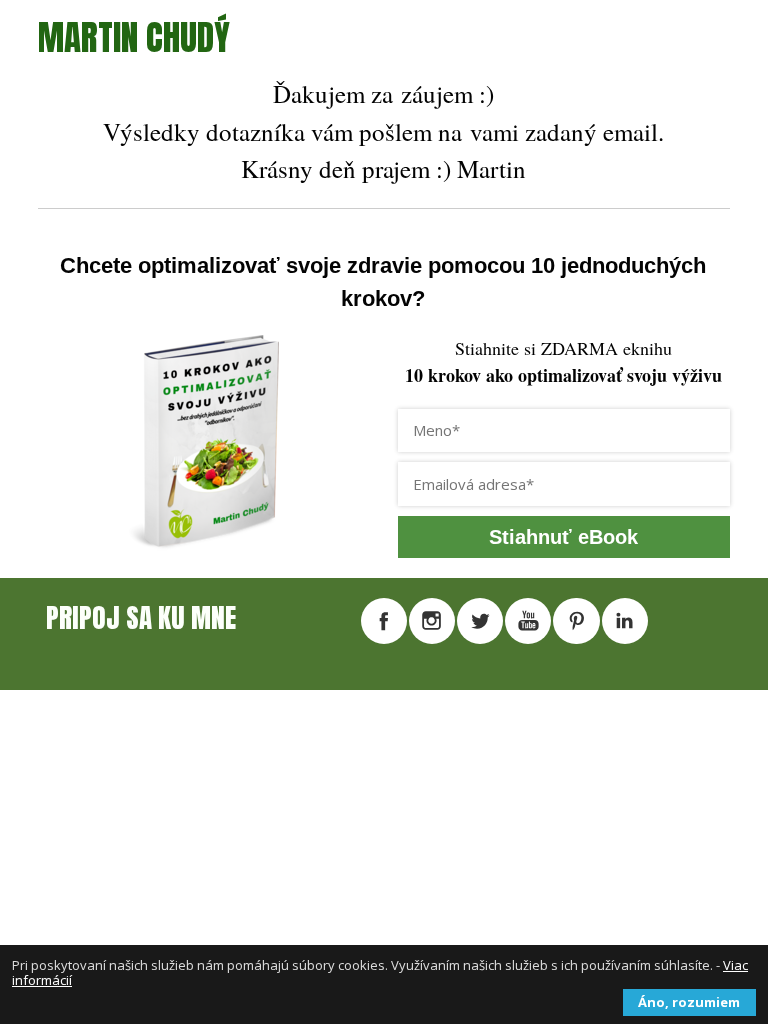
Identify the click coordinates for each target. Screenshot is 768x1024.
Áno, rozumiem (689, 1002)
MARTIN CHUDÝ (134, 37)
